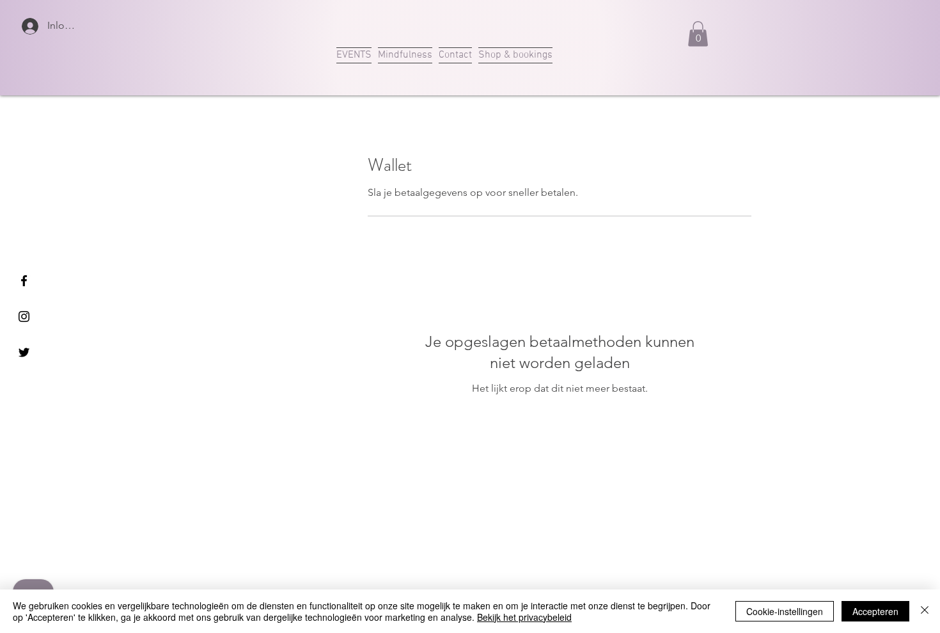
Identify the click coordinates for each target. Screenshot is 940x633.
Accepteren (875, 611)
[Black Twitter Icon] (24, 352)
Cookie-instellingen (784, 611)
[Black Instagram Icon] (24, 316)
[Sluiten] (924, 611)
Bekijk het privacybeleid (524, 617)
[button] (698, 33)
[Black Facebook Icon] (24, 280)
